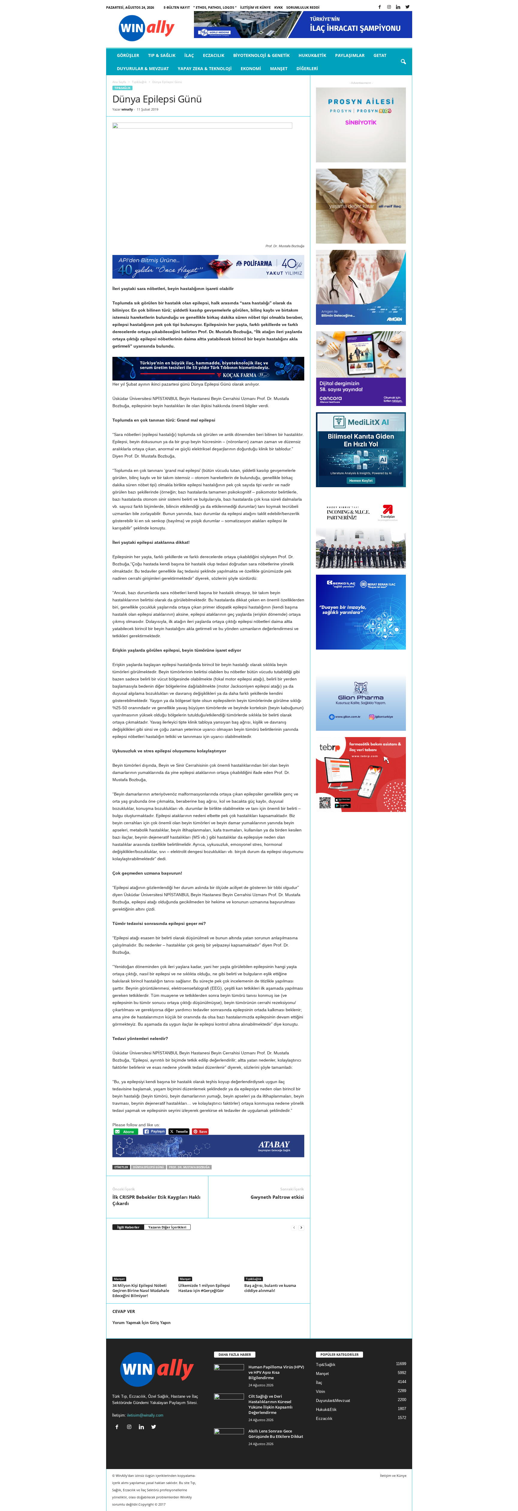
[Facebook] (379, 7)
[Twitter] (407, 7)
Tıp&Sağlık (139, 82)
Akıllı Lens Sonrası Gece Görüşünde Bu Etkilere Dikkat (276, 1433)
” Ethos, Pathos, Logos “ (215, 7)
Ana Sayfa (119, 82)
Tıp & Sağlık (161, 55)
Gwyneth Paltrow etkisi (277, 1197)
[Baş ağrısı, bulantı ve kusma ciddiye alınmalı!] (274, 1258)
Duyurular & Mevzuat (143, 68)
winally (127, 109)
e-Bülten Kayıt (177, 7)
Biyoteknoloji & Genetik (261, 55)
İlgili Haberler (128, 1227)
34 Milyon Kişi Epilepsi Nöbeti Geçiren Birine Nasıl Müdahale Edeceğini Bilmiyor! (140, 1290)
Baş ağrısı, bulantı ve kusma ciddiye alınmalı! (270, 1288)
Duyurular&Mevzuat (333, 1400)
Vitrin (320, 1391)
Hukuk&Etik (312, 55)
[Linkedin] (398, 7)
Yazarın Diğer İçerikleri (167, 1227)
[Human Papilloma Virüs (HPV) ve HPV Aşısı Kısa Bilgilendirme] (229, 1375)
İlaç (189, 55)
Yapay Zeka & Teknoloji (205, 68)
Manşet (278, 68)
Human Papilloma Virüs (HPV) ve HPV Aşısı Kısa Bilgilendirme (276, 1372)
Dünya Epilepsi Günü (148, 1167)
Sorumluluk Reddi (303, 7)
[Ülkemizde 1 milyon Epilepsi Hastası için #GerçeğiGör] (208, 1258)
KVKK (278, 7)
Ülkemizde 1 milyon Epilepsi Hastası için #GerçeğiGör (204, 1288)
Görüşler (128, 55)
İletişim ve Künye (255, 7)
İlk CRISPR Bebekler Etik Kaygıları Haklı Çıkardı (156, 1200)
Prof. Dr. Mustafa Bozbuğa (189, 1167)
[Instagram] (389, 7)
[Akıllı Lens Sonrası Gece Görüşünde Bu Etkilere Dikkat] (229, 1439)
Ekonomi (251, 68)
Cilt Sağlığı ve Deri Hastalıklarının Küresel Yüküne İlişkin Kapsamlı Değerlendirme (271, 1404)
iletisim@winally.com (145, 1415)
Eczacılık (213, 55)
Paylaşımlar (350, 55)
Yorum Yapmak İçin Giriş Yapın (141, 1322)
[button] (403, 62)
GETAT (380, 55)
